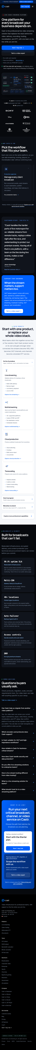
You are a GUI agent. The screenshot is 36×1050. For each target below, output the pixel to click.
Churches (4, 972)
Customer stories (6, 1013)
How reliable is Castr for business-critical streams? (14, 749)
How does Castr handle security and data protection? (15, 758)
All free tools (5, 952)
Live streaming (6, 924)
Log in (3, 1025)
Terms (8, 1041)
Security (30, 1041)
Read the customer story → (12, 269)
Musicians (4, 977)
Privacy (3, 1041)
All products (5, 933)
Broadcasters (5, 960)
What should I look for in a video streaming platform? (13, 790)
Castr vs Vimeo (6, 997)
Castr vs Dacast (6, 1000)
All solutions (5, 983)
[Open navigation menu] (32, 6)
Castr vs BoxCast (6, 1005)
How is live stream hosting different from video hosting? (15, 774)
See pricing (20, 60)
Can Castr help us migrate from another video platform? (16, 709)
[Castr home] (6, 6)
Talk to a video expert (26, 1)
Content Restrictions (21, 1041)
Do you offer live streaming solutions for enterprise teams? (15, 766)
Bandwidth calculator (7, 947)
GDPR (13, 1041)
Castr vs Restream (7, 991)
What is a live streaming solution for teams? (15, 782)
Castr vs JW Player (7, 1002)
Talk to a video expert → (13, 311)
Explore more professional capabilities (16, 516)
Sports (3, 969)
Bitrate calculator (6, 949)
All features (5, 1022)
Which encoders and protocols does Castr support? (15, 733)
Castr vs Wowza (6, 994)
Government (5, 980)
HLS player (5, 941)
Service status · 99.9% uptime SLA (14, 1035)
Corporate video (6, 963)
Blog (3, 1016)
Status (3, 1044)
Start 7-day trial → (7, 1027)
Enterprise (4, 966)
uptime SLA (18, 105)
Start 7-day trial (25, 6)
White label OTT (6, 930)
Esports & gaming (6, 974)
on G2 (28, 103)
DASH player (5, 944)
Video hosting (5, 927)
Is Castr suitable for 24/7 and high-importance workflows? (14, 741)
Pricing (3, 1019)
